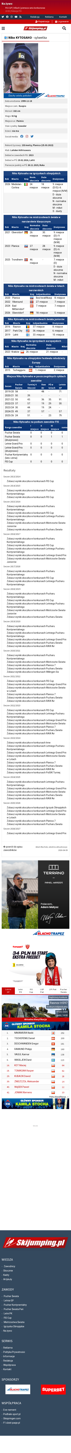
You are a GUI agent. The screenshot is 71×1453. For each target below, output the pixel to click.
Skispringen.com (12, 1418)
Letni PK (8, 1313)
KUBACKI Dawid (22, 1076)
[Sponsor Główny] (17, 1389)
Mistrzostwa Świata (14, 1322)
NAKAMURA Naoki (23, 1032)
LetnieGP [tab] (8, 990)
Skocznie (8, 1270)
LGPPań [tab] (42, 990)
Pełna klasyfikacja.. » (58, 1097)
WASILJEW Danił (23, 1060)
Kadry (6, 1275)
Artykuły (7, 1279)
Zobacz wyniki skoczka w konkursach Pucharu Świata (34, 529)
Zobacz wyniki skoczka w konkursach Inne (29, 742)
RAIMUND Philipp (23, 1049)
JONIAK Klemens (23, 1092)
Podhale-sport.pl (11, 1414)
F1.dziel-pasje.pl (11, 1422)
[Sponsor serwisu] (53, 1389)
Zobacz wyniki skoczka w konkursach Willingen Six (33, 672)
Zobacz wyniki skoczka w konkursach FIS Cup (30, 481)
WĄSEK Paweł (21, 1087)
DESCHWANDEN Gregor (26, 1043)
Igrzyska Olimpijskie (14, 1326)
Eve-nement (9, 1409)
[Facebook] (21, 136)
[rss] (20, 16)
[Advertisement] (35, 1177)
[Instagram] (27, 136)
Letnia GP (9, 1300)
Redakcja (35, 17)
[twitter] (3, 16)
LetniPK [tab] (20, 990)
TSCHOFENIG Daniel (24, 1038)
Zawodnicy (9, 1266)
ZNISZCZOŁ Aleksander (26, 1081)
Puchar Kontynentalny (15, 1305)
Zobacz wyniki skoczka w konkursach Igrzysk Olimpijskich (36, 807)
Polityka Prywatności (14, 1352)
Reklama (49, 17)
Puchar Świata (11, 1296)
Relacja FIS (16, 11)
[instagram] (12, 16)
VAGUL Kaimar (21, 1054)
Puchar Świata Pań (13, 1309)
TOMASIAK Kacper (24, 1070)
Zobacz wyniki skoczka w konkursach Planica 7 (31, 665)
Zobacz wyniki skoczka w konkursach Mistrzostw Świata (36, 662)
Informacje (9, 1356)
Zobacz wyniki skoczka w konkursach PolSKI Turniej (33, 772)
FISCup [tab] (31, 990)
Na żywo (7, 1330)
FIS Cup (8, 1317)
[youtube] (16, 16)
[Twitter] (32, 136)
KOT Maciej (20, 1065)
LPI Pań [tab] (52, 989)
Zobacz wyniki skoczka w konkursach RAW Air (31, 646)
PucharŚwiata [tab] (63, 990)
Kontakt (63, 17)
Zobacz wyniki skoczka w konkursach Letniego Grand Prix (36, 555)
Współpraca (9, 1365)
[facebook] (7, 16)
